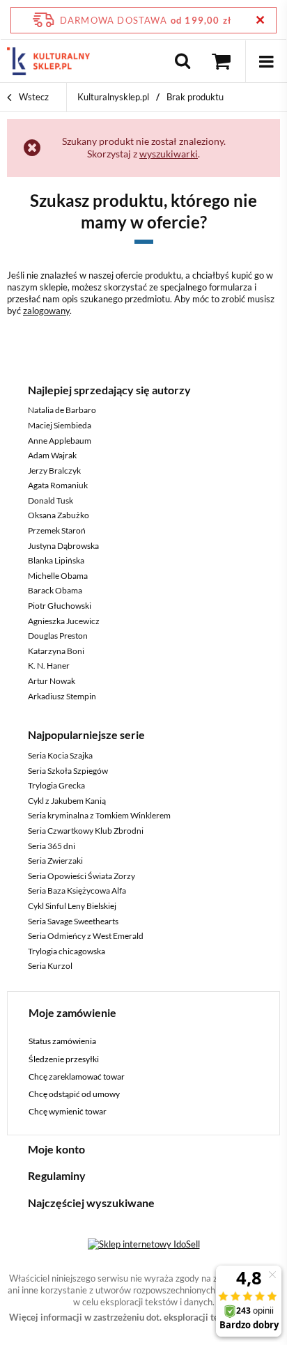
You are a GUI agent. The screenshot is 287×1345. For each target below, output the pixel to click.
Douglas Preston (58, 635)
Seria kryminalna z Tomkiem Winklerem (99, 815)
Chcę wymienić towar (68, 1112)
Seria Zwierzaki (55, 860)
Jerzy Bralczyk (54, 470)
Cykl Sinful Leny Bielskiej (72, 906)
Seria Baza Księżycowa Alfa (77, 890)
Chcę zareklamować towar (77, 1077)
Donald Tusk (50, 500)
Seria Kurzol (50, 966)
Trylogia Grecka (56, 785)
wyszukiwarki (168, 154)
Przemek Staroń (57, 530)
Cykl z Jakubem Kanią (67, 800)
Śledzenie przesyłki (64, 1059)
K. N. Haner (49, 665)
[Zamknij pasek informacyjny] (260, 20)
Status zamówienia (62, 1041)
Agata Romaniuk (58, 485)
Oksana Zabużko (58, 515)
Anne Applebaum (59, 440)
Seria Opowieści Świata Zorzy (81, 876)
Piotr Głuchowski (59, 605)
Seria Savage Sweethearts (73, 921)
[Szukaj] (182, 61)
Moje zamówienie (72, 1012)
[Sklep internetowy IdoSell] (144, 1244)
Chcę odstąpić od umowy (74, 1094)
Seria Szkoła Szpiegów (68, 770)
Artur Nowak (51, 681)
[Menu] (266, 61)
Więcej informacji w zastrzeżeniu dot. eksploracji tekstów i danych (144, 1317)
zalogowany (46, 310)
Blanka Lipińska (56, 560)
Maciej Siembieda (59, 425)
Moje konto (56, 1149)
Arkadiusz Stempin (62, 696)
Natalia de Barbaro (62, 410)
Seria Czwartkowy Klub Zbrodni (86, 830)
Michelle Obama (58, 575)
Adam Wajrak (52, 455)
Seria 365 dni (51, 846)
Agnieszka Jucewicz (64, 621)
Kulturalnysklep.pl (113, 96)
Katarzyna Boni (56, 651)
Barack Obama (55, 590)
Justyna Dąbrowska (63, 546)
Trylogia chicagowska (66, 951)
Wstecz (33, 96)
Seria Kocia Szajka (60, 755)
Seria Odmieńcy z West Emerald (86, 936)
